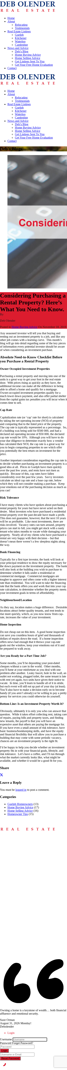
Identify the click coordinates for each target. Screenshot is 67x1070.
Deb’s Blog (21, 51)
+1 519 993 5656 (10, 896)
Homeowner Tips (17, 814)
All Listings (14, 924)
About (11, 21)
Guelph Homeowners (20, 804)
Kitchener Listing (17, 931)
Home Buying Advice (28, 54)
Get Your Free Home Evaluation (34, 64)
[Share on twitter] (1, 775)
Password (5, 1043)
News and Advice (17, 48)
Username (6, 1039)
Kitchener (20, 38)
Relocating (21, 24)
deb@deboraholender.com (15, 910)
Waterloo (20, 41)
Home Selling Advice (27, 58)
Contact (12, 68)
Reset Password (10, 1058)
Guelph (19, 34)
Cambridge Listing (18, 938)
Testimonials (22, 28)
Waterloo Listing (17, 934)
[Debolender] (27, 11)
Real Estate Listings (19, 31)
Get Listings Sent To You (29, 61)
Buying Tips (14, 851)
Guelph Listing (16, 928)
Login (4, 1050)
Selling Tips (14, 855)
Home (11, 18)
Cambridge (21, 44)
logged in (20, 789)
